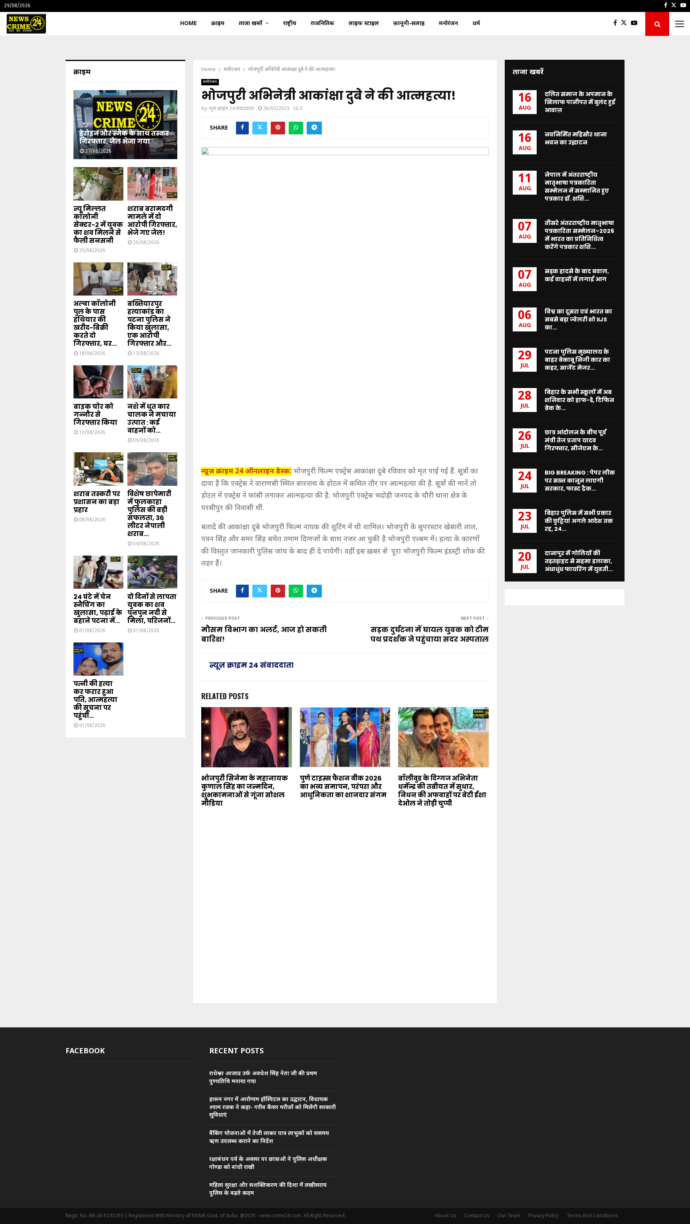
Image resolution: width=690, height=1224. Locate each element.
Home (188, 24)
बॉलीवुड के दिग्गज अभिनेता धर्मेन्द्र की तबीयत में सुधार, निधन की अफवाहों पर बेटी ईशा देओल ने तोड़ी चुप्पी (442, 791)
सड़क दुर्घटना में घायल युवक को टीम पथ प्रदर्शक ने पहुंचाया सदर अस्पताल (430, 634)
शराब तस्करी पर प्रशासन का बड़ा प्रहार (96, 501)
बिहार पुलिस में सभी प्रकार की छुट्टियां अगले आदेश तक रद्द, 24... (579, 521)
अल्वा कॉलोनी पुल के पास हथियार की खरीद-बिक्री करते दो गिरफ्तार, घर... (95, 323)
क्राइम (217, 24)
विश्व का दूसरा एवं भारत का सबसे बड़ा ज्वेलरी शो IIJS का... (578, 319)
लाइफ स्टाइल (364, 24)
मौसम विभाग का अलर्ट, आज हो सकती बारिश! (264, 634)
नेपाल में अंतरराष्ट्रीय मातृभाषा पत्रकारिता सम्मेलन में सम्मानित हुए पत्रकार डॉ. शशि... (577, 187)
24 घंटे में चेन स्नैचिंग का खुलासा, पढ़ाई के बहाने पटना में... (97, 608)
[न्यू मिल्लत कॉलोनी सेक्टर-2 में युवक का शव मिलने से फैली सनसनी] (98, 183)
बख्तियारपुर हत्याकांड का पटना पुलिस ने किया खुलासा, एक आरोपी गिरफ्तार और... (149, 323)
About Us (445, 1216)
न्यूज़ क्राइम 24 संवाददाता (231, 109)
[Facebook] (617, 24)
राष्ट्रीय (289, 24)
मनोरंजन (448, 24)
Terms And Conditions (592, 1216)
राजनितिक (322, 24)
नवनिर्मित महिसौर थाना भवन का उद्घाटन (576, 138)
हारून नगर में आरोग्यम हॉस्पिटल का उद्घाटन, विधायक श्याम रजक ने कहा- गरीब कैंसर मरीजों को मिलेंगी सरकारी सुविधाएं (272, 1107)
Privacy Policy (543, 1216)
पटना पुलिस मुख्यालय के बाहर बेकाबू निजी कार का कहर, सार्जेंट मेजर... (577, 360)
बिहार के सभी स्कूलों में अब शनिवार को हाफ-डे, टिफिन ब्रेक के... (579, 400)
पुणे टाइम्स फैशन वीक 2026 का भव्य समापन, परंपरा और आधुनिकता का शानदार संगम (343, 787)
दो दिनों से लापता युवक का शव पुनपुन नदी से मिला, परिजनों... (151, 608)
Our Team (509, 1216)
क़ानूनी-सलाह (408, 24)
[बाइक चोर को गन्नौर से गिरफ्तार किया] (98, 381)
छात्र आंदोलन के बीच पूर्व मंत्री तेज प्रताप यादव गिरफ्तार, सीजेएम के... (575, 440)
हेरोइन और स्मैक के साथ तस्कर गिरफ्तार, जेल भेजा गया (124, 137)
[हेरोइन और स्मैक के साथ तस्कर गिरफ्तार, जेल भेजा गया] (125, 124)
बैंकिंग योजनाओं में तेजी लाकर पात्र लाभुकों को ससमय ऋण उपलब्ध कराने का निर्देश (269, 1137)
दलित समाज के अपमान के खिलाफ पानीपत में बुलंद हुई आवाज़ (580, 102)
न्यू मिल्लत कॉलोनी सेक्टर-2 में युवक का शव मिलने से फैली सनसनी (98, 224)
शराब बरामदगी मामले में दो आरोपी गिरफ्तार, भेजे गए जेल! (152, 220)
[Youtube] (636, 24)
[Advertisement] (345, 403)
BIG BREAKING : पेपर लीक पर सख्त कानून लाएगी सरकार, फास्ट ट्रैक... (580, 481)
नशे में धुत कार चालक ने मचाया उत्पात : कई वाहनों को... (151, 418)
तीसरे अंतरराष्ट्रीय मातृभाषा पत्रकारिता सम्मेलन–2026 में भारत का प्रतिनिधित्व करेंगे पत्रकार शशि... (579, 235)
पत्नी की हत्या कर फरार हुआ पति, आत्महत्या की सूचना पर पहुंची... (95, 699)
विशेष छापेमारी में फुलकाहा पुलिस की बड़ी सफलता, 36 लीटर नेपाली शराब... (149, 513)
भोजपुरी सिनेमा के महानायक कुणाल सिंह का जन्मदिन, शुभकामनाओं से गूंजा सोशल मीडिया (244, 791)
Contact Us (477, 1216)
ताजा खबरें (250, 24)
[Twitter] (626, 24)
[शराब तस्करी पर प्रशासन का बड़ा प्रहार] (98, 468)
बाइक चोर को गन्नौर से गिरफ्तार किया (95, 414)
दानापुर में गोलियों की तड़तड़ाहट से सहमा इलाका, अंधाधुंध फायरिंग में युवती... (579, 561)
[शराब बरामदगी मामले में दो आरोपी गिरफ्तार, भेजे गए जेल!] (152, 183)
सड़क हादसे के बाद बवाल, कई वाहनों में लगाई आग (577, 275)
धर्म (476, 24)
